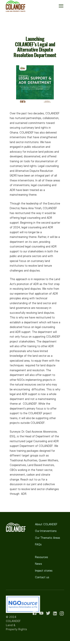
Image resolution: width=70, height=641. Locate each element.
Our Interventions (46, 531)
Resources (41, 557)
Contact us (42, 577)
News (38, 563)
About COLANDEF (46, 524)
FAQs (38, 544)
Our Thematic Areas (47, 537)
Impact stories (43, 570)
